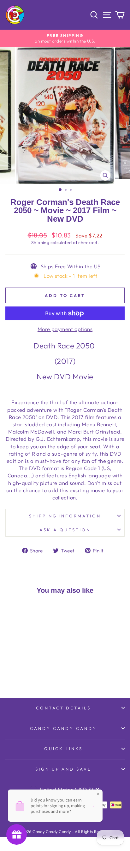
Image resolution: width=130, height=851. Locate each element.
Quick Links (63, 748)
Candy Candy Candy (63, 728)
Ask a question (65, 529)
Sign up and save (63, 769)
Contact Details (63, 707)
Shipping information (65, 515)
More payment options (65, 329)
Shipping (40, 242)
